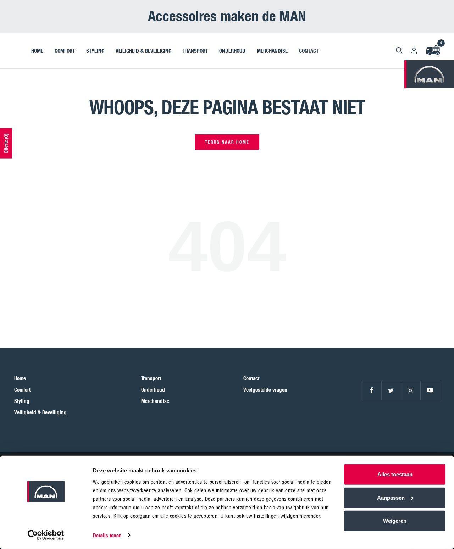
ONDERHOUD (232, 50)
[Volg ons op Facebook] (371, 390)
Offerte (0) (6, 143)
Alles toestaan (395, 474)
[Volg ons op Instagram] (410, 390)
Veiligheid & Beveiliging (40, 412)
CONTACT (309, 50)
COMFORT (65, 50)
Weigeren (394, 521)
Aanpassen (391, 497)
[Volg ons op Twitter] (391, 390)
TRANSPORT (195, 50)
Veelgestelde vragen (265, 389)
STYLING (95, 50)
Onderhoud (153, 389)
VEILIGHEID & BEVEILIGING (143, 50)
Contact (251, 378)
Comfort (22, 389)
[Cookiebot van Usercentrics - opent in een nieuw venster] (46, 535)
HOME (37, 50)
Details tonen (107, 535)
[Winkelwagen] (433, 50)
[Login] (414, 51)
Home (20, 378)
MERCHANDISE (272, 50)
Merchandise (155, 401)
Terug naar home (227, 142)
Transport (151, 378)
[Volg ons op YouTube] (430, 390)
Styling (21, 401)
